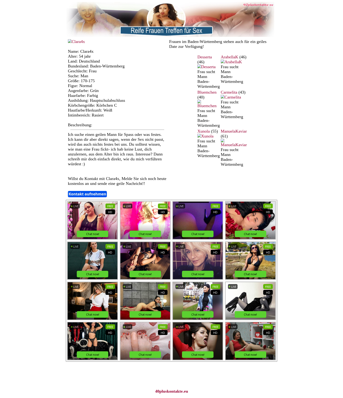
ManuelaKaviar (234, 131)
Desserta (204, 57)
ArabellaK (229, 57)
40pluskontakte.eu (171, 391)
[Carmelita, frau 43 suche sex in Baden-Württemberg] (231, 97)
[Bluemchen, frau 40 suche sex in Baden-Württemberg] (208, 105)
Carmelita (229, 92)
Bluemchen (207, 92)
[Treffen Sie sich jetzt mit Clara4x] (76, 41)
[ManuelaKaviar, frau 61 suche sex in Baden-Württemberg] (234, 144)
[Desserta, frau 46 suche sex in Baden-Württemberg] (206, 66)
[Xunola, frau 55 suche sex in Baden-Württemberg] (205, 136)
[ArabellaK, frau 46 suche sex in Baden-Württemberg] (231, 62)
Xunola (203, 131)
